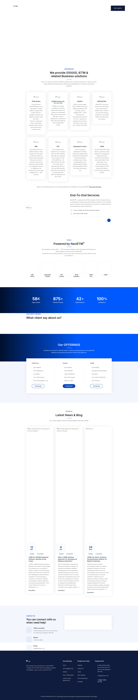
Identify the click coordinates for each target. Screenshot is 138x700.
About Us (30, 8)
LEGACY (80, 101)
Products (48, 8)
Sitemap (80, 681)
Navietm (32, 553)
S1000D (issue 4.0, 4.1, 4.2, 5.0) (58, 102)
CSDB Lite (81, 668)
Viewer (80, 665)
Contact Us (65, 8)
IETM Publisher (82, 678)
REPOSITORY (102, 101)
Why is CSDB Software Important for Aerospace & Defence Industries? (67, 559)
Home (23, 8)
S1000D (65, 672)
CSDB (102, 146)
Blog (57, 8)
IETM (64, 665)
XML (36, 146)
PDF (58, 146)
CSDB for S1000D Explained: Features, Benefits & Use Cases (39, 559)
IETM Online (36, 101)
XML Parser (81, 675)
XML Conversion (68, 675)
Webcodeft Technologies (90, 696)
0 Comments (40, 553)
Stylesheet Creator (80, 146)
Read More (32, 590)
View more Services (95, 187)
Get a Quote (118, 8)
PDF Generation (68, 668)
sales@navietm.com (103, 675)
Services (39, 8)
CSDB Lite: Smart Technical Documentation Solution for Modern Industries (97, 559)
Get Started (38, 386)
